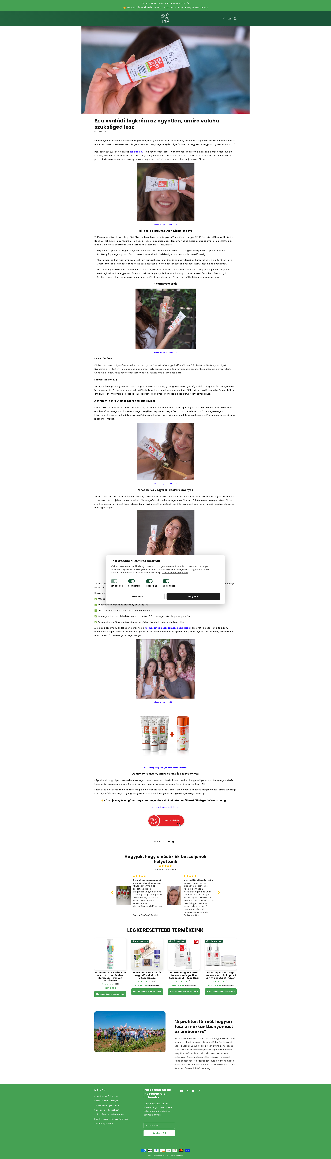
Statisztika (134, 585)
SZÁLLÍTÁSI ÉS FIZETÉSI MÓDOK (109, 1114)
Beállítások (169, 585)
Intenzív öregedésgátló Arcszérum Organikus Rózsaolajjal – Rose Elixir (184, 975)
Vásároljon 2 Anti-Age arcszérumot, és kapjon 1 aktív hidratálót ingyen (220, 975)
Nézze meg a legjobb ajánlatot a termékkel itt (165, 768)
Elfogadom (193, 596)
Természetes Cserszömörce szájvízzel (168, 627)
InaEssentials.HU (161, 1155)
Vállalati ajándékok (103, 1123)
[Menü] (96, 18)
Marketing (151, 585)
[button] (224, 18)
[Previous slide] (91, 972)
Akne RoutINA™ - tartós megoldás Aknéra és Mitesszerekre (147, 975)
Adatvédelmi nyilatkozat (106, 1105)
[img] (165, 866)
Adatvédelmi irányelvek (175, 572)
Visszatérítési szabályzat (106, 1100)
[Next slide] (240, 972)
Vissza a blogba (167, 841)
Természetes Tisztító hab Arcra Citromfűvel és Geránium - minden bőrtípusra (110, 976)
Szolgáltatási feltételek (106, 1096)
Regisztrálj (159, 1133)
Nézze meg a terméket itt (165, 225)
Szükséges (117, 585)
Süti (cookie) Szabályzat (106, 1110)
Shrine (180, 1155)
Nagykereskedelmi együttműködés (112, 1119)
